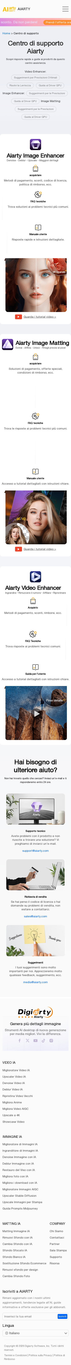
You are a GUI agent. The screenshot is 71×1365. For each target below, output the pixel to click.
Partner (55, 1244)
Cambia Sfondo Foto (16, 1276)
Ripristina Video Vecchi (17, 1096)
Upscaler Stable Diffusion (19, 1195)
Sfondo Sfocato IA (14, 1250)
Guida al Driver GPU (50, 85)
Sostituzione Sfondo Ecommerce (24, 1263)
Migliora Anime (12, 1102)
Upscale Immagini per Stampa (22, 1202)
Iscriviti (62, 1316)
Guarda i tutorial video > (40, 316)
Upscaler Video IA (14, 1076)
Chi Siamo (56, 1231)
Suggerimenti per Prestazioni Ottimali (35, 77)
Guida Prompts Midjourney (20, 1208)
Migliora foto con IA (15, 1176)
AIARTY (24, 9)
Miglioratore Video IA (16, 1070)
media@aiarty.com (35, 982)
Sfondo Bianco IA (13, 1257)
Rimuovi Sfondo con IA (17, 1237)
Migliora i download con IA (19, 1182)
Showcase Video (13, 1121)
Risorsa (54, 1263)
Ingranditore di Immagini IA (20, 1150)
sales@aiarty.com (35, 916)
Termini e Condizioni (15, 1355)
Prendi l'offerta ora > (52, 22)
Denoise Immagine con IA (19, 1157)
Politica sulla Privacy (40, 1355)
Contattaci (57, 1237)
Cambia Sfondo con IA (17, 1244)
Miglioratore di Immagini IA (19, 1144)
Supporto (56, 1257)
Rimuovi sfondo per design (20, 1269)
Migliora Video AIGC (15, 1108)
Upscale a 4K (11, 1115)
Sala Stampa (58, 1250)
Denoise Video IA (13, 1083)
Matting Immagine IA (16, 1231)
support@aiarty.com (35, 850)
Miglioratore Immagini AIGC (20, 1189)
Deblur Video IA (12, 1089)
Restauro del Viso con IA (18, 1170)
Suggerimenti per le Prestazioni (47, 93)
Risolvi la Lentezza (20, 85)
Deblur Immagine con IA (18, 1163)
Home (6, 33)
